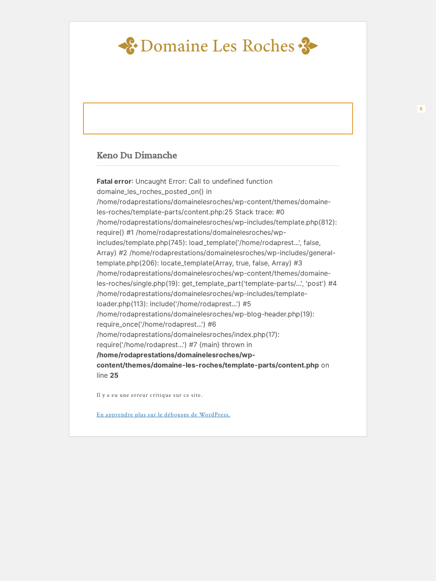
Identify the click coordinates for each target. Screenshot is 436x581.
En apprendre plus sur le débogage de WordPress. (163, 415)
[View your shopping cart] (423, 117)
